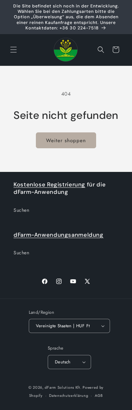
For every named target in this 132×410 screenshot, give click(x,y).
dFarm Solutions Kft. (63, 387)
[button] (13, 49)
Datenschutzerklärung (68, 395)
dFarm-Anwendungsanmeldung (59, 234)
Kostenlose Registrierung (49, 184)
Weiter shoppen (66, 140)
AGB (99, 395)
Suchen (21, 210)
